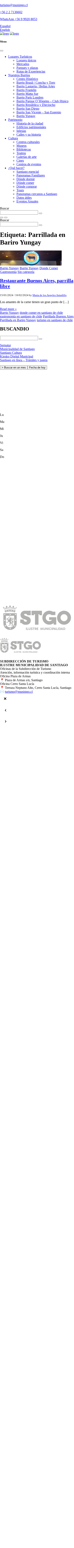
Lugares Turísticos (20, 56)
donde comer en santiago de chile (41, 312)
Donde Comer (48, 268)
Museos (21, 145)
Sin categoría (25, 272)
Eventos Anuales (27, 201)
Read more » (8, 309)
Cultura (13, 138)
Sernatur (5, 345)
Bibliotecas (23, 149)
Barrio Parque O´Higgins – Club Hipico (42, 101)
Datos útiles (24, 197)
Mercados (22, 64)
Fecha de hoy (37, 367)
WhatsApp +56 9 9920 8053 (18, 19)
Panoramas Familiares (30, 175)
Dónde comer (25, 183)
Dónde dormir (25, 179)
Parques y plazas (27, 67)
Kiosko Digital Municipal (16, 356)
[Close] (1, 50)
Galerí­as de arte (26, 157)
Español (5, 26)
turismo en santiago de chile (55, 320)
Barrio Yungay (25, 116)
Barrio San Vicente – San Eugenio (38, 112)
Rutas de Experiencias (30, 71)
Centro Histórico (27, 79)
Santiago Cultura (11, 352)
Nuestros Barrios (19, 75)
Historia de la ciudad (29, 123)
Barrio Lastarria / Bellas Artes (35, 86)
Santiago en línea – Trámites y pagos (23, 360)
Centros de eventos (28, 164)
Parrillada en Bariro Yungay (18, 320)
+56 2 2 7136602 (11, 12)
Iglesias (21, 131)
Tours (20, 190)
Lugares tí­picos (26, 60)
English (5, 30)
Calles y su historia (28, 134)
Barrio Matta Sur (27, 93)
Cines (20, 160)
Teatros (21, 153)
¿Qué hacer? (16, 168)
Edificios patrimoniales (31, 127)
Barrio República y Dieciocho (35, 105)
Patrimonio (15, 119)
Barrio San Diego (27, 108)
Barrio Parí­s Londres (29, 97)
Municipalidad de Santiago (17, 349)
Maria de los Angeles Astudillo (49, 295)
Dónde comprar (26, 186)
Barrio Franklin (26, 90)
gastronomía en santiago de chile (21, 316)
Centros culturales (28, 142)
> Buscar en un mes (14, 367)
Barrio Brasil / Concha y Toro (35, 82)
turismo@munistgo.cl (14, 5)
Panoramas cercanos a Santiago (36, 194)
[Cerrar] (5, 699)
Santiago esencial (27, 171)
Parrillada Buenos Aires (58, 316)
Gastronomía (8, 272)
